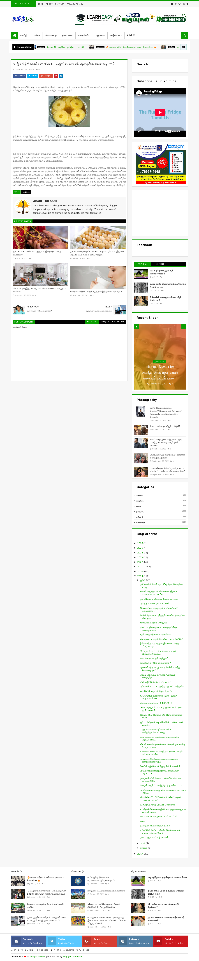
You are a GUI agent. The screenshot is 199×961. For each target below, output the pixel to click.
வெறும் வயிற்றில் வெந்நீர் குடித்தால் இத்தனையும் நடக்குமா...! (97, 291)
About (49, 4)
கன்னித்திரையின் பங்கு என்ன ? (155, 662)
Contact (60, 4)
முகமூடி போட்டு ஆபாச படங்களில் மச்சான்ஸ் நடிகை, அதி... (161, 779)
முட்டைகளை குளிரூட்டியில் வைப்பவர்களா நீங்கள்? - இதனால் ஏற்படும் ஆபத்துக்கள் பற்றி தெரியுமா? (97, 253)
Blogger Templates (72, 956)
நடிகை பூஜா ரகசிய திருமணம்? (154, 837)
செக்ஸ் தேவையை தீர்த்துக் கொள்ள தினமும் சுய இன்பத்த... (163, 617)
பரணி (142, 820)
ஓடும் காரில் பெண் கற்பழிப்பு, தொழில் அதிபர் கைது (161, 586)
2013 (140, 853)
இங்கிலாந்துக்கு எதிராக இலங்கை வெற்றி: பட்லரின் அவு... (160, 645)
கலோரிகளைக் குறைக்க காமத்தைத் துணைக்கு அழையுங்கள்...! (162, 745)
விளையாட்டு (51, 35)
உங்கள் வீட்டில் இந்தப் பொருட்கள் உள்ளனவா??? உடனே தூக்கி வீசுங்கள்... (39, 290)
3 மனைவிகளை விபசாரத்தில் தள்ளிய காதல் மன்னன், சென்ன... (161, 753)
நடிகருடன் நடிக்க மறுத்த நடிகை (155, 825)
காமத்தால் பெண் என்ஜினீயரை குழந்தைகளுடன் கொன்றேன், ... (163, 810)
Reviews (69, 950)
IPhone (56, 950)
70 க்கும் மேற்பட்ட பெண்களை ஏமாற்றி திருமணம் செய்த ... (158, 652)
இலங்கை (149, 47)
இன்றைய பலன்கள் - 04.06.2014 (156, 702)
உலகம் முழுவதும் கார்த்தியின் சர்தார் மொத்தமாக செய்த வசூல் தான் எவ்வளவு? (166, 442)
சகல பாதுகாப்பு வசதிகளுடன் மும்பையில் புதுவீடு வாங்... (159, 738)
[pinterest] (187, 4)
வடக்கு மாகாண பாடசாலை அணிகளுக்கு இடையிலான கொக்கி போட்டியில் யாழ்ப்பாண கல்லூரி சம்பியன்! (107, 920)
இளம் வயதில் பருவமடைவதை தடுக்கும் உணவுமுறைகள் (159, 629)
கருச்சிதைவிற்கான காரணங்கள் (155, 634)
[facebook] (172, 4)
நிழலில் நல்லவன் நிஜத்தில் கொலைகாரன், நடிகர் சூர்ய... (163, 791)
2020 (140, 571)
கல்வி (37, 35)
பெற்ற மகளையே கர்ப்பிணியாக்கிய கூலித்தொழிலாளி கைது (156, 731)
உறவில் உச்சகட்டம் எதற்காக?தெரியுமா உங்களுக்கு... (158, 676)
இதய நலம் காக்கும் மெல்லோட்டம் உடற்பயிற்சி (161, 639)
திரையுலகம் (67, 35)
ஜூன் (143, 580)
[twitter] (175, 4)
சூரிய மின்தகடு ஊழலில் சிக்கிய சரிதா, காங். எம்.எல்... (162, 723)
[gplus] (180, 4)
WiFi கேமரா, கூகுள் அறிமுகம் (154, 658)
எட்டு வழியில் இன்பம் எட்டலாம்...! (155, 682)
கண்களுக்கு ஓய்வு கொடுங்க (153, 622)
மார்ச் (143, 843)
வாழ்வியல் (115, 35)
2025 (140, 547)
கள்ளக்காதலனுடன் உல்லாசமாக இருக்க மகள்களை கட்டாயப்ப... (158, 593)
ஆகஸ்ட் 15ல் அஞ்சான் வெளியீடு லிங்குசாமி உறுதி (161, 716)
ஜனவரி (144, 847)
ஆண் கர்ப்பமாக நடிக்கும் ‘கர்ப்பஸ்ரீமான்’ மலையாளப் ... (159, 609)
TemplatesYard (38, 956)
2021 (140, 566)
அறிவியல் (100, 35)
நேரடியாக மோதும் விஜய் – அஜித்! (165, 426)
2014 (140, 576)
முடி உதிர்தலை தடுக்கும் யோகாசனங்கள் (159, 598)
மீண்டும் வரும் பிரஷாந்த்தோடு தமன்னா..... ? (161, 785)
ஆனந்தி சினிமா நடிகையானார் (155, 603)
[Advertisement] (160, 213)
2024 (140, 552)
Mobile (30, 950)
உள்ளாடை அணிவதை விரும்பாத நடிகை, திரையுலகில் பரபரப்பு (159, 760)
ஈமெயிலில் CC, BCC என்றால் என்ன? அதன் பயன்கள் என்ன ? (160, 798)
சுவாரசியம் (83, 35)
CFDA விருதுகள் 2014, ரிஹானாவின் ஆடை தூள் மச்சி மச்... (161, 709)
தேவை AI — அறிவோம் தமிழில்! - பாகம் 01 (42, 47)
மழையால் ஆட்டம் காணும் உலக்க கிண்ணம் (106, 890)
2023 (140, 557)
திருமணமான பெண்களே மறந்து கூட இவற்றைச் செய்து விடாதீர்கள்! (37, 253)
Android (44, 950)
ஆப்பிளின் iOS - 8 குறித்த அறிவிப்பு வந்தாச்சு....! (163, 686)
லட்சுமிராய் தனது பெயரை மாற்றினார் (157, 804)
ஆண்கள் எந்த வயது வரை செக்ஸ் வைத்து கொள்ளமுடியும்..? (160, 669)
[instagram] (183, 4)
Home (40, 4)
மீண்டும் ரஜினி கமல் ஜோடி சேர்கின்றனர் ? (160, 766)
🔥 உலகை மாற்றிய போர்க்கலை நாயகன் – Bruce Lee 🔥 (108, 47)
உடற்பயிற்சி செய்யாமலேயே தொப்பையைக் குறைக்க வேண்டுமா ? (160, 831)
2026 (140, 543)
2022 (140, 561)
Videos (131, 35)
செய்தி (24, 35)
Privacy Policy (75, 4)
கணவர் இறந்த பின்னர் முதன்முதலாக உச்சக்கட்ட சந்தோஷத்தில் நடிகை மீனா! (160, 372)
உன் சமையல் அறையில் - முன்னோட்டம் (158, 816)
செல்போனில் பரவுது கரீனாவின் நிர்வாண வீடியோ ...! (159, 772)
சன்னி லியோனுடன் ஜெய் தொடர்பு (156, 691)
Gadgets (18, 950)
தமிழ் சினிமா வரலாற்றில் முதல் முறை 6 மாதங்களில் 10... (159, 697)
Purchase (83, 950)
